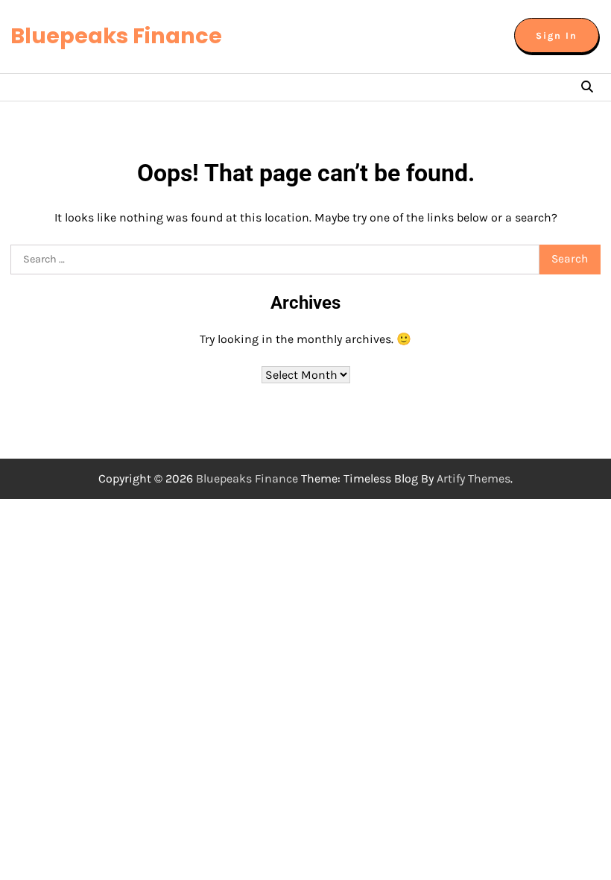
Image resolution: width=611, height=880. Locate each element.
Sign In (556, 35)
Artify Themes (473, 478)
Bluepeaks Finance (116, 36)
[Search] (587, 87)
